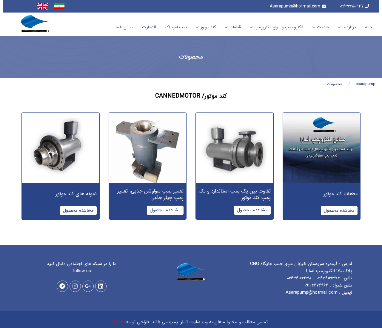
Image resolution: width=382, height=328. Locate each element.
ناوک (118, 322)
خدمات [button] (323, 27)
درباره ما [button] (349, 27)
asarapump (365, 84)
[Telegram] (62, 286)
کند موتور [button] (208, 27)
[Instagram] (75, 286)
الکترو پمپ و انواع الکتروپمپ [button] (279, 27)
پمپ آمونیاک (176, 27)
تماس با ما (124, 27)
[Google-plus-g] (88, 286)
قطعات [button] (235, 27)
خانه (368, 27)
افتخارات (149, 27)
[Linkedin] (101, 286)
